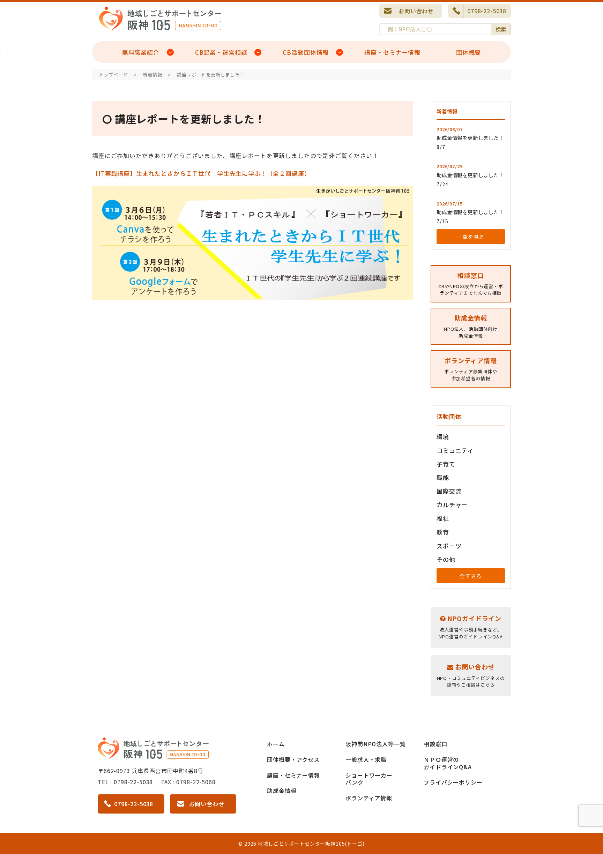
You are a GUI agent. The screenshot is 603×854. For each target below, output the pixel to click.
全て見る (471, 575)
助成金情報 (281, 790)
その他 (446, 559)
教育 (443, 531)
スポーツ (449, 545)
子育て (446, 463)
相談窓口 (435, 744)
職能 (443, 477)
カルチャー (452, 504)
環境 (443, 436)
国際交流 (449, 491)
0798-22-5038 (486, 11)
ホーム (276, 744)
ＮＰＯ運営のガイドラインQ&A (448, 763)
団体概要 (468, 52)
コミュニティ (455, 450)
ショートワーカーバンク (369, 779)
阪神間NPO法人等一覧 (375, 744)
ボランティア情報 (368, 798)
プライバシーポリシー (453, 782)
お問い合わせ (416, 11)
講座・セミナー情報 (392, 52)
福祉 (443, 518)
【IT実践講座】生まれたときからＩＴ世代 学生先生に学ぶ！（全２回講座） (201, 173)
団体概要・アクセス (293, 759)
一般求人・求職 (366, 759)
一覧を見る (470, 236)
